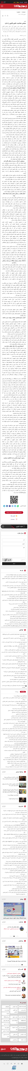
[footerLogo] (18, 1049)
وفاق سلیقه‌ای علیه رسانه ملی (15, 927)
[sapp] (22, 1064)
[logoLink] (20, 6)
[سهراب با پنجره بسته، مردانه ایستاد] (23, 982)
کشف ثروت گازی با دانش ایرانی (15, 991)
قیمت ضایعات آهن (14, 1028)
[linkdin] (7, 506)
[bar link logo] (3, 2)
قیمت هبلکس (23, 1034)
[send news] (5, 16)
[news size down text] (7, 36)
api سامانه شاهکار (22, 1006)
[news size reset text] (5, 36)
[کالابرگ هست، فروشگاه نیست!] (22, 792)
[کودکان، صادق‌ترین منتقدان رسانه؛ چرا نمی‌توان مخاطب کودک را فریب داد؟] (22, 785)
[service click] (14, 2)
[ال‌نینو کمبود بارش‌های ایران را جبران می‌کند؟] (23, 996)
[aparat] (19, 1064)
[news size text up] (3, 36)
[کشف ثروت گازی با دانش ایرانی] (23, 989)
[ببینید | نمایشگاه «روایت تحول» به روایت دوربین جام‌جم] (14, 909)
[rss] (5, 1064)
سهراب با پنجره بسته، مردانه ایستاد (14, 984)
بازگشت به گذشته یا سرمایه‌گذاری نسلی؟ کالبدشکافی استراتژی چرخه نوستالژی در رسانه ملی (10, 779)
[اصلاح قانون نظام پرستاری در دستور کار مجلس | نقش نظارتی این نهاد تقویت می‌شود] (23, 975)
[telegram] (15, 506)
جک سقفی (15, 1034)
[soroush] (4, 506)
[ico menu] (2, 6)
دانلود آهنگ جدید (22, 1017)
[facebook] (10, 506)
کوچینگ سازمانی (6, 1031)
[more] (4, 772)
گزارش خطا (13, 516)
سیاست (23, 12)
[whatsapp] (18, 506)
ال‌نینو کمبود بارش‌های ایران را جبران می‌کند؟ (13, 995)
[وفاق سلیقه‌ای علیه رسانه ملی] (24, 928)
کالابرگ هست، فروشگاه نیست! (13, 795)
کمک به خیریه (6, 1024)
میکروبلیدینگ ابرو (22, 1027)
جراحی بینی (23, 1010)
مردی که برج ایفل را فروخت (13, 798)
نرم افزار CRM (6, 1017)
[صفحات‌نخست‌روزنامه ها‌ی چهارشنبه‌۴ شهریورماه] (14, 952)
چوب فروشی (15, 1006)
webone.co (23, 1020)
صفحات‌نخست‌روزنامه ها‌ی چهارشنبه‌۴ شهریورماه (16, 961)
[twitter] (12, 506)
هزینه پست (7, 1010)
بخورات (7, 1013)
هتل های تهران (6, 1020)
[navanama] (25, 2)
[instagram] (8, 1064)
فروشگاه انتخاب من (14, 1021)
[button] (18, 936)
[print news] (3, 16)
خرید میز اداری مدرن (6, 1035)
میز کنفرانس (15, 1040)
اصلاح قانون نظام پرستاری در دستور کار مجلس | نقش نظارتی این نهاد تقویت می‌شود (11, 976)
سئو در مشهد (15, 1017)
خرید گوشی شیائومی (15, 1011)
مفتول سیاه (7, 1027)
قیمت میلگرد (23, 1040)
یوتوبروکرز (7, 1006)
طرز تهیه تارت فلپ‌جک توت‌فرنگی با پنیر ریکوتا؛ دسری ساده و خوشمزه (13, 686)
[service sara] (21, 2)
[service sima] (18, 2)
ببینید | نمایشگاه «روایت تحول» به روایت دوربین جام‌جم (14, 918)
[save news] (7, 16)
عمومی (18, 12)
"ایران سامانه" (18, 1060)
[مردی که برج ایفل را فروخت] (22, 800)
